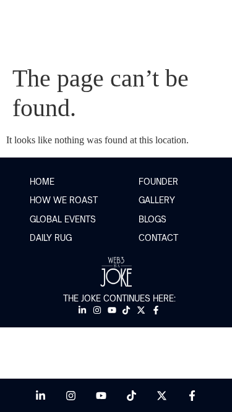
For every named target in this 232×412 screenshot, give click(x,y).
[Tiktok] (126, 310)
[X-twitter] (141, 310)
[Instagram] (97, 310)
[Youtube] (111, 310)
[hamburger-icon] (212, 32)
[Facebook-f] (156, 310)
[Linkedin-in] (82, 310)
